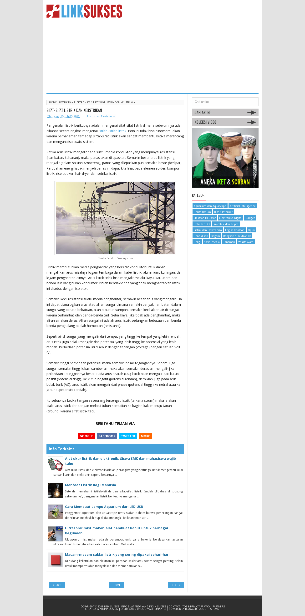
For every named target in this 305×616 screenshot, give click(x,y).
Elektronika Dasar (205, 218)
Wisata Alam (246, 242)
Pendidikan (201, 236)
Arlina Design (109, 609)
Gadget (250, 218)
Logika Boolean (234, 230)
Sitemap (215, 609)
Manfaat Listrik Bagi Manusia (90, 485)
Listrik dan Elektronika (75, 102)
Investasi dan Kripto (226, 224)
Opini (251, 230)
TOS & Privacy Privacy (197, 606)
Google (86, 436)
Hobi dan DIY (202, 224)
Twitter (128, 436)
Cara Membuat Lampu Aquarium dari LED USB (104, 506)
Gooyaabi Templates (153, 609)
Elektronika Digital (230, 218)
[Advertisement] (152, 57)
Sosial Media (212, 242)
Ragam (215, 236)
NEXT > (176, 585)
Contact (175, 606)
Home (53, 102)
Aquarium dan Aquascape (210, 206)
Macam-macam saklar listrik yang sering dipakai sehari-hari (117, 554)
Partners (219, 606)
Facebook (107, 436)
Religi (197, 242)
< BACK (56, 585)
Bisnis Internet (223, 212)
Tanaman (229, 242)
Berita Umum (202, 212)
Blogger (191, 609)
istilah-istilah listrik (112, 131)
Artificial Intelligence (243, 206)
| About (203, 609)
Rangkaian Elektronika (237, 236)
